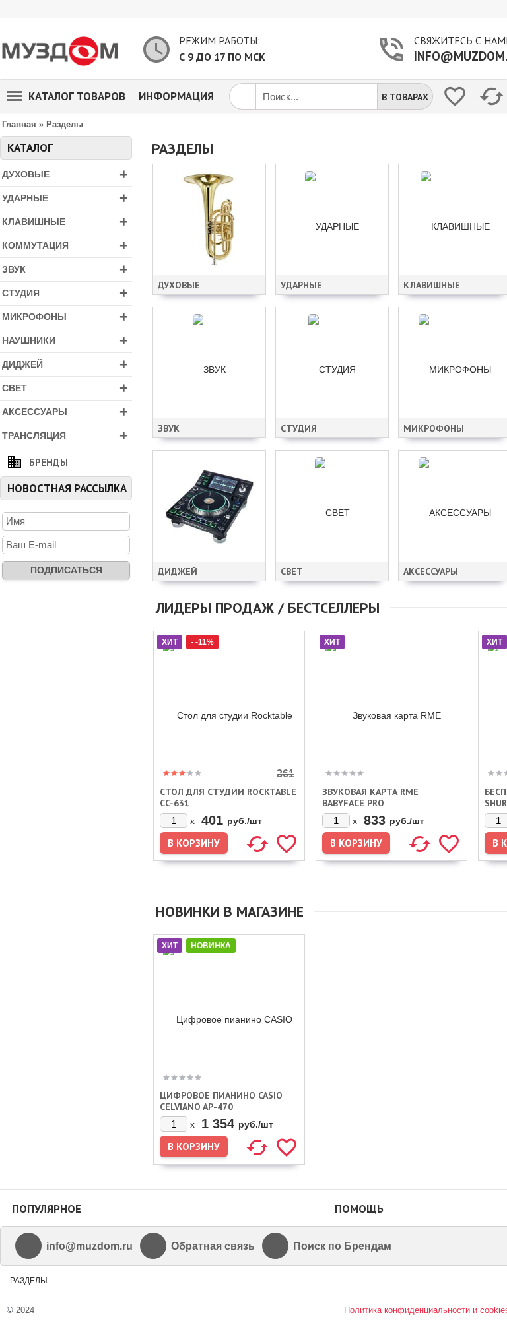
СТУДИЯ (65, 293)
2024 (25, 1310)
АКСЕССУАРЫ (65, 412)
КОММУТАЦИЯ (65, 246)
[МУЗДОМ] (61, 49)
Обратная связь (213, 1246)
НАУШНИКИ (65, 341)
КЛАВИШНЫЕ (65, 222)
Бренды (48, 462)
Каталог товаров (76, 96)
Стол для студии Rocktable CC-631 (228, 797)
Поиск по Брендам (342, 1246)
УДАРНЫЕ (65, 198)
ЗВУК (65, 269)
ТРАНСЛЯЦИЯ (65, 436)
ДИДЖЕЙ (65, 364)
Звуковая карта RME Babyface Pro (370, 797)
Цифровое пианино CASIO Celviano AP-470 (221, 1101)
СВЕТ (65, 388)
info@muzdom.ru (89, 1246)
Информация (176, 96)
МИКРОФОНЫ (65, 317)
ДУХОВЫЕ (65, 174)
